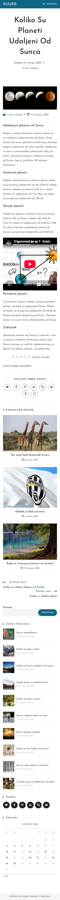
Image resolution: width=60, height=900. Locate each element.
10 (7, 851)
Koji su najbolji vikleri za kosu (31, 715)
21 (37, 857)
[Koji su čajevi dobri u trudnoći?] (8, 767)
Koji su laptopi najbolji (28, 732)
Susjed (9, 4)
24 (7, 863)
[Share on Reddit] (46, 805)
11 (14, 851)
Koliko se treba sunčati (28, 699)
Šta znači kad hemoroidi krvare (30, 455)
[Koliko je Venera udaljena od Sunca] (8, 667)
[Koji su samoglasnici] (8, 634)
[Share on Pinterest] (22, 805)
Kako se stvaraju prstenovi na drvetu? (30, 563)
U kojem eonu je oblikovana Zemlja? (35, 782)
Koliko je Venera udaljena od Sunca (35, 666)
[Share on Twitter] (6, 805)
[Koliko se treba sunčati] (8, 700)
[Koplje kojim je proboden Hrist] (8, 684)
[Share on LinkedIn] (30, 805)
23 (53, 857)
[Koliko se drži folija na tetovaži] (8, 750)
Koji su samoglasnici (26, 633)
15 (45, 851)
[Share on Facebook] (14, 805)
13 (30, 851)
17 (7, 857)
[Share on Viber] (38, 805)
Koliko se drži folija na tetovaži (32, 749)
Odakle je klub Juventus (30, 511)
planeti (14, 366)
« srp (5, 876)
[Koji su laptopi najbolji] (8, 733)
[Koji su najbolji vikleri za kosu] (8, 717)
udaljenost (26, 366)
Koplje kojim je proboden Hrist (32, 682)
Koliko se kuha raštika (28, 649)
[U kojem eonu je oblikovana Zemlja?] (8, 783)
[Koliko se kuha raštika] (8, 650)
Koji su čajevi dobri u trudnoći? (32, 765)
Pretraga (7, 607)
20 (30, 857)
